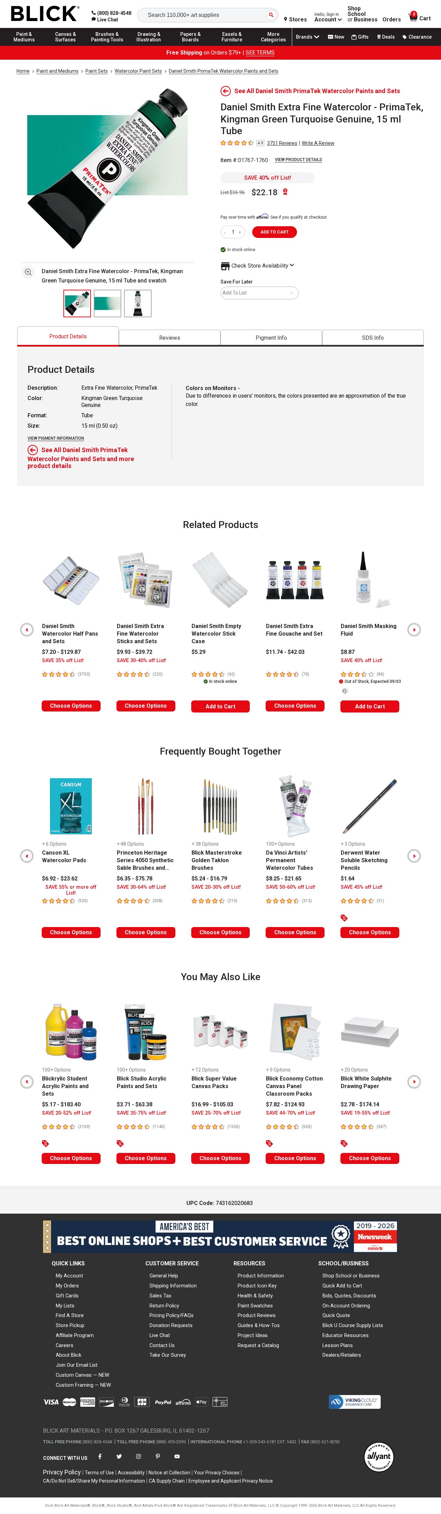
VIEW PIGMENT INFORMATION (56, 438)
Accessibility (131, 1472)
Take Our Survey (168, 1355)
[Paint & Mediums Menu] (24, 45)
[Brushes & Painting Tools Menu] (107, 45)
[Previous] (27, 630)
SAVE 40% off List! (267, 178)
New (339, 37)
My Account (69, 1276)
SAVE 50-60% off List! (290, 887)
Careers (64, 1345)
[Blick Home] (45, 14)
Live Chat (160, 1335)
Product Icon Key (257, 1286)
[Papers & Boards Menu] (190, 45)
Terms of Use (99, 1472)
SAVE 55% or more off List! (70, 890)
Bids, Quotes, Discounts (349, 1296)
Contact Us (162, 1345)
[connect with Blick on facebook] (100, 1460)
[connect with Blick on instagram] (138, 1460)
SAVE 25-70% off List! (216, 1113)
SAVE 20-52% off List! (66, 1113)
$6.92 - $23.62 (60, 878)
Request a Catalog (258, 1345)
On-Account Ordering (346, 1306)
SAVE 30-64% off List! (141, 887)
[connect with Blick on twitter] (119, 1460)
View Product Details (298, 159)
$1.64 (348, 878)
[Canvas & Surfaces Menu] (66, 45)
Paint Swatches (255, 1306)
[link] (105, 19)
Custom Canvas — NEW (82, 1375)
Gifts (363, 37)
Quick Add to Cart (342, 1286)
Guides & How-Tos (259, 1325)
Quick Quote (336, 1315)
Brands (304, 37)
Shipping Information (173, 1286)
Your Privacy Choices (216, 1472)
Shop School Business (363, 14)
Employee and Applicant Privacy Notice (230, 1481)
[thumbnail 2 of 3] (107, 303)
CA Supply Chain (167, 1481)
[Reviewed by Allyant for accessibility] (378, 1458)
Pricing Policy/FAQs (172, 1315)
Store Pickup (70, 1325)
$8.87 (348, 652)
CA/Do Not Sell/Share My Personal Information (94, 1481)
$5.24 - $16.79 (209, 878)
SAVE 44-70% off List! (290, 1113)
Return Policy (164, 1306)
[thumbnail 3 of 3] (138, 303)
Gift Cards (67, 1296)
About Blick (68, 1355)
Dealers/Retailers (341, 1355)
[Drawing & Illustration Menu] (149, 45)
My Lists (65, 1306)
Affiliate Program (75, 1335)
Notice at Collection (169, 1472)
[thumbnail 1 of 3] (77, 303)
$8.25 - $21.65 (283, 878)
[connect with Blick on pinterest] (158, 1460)
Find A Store (70, 1315)
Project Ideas (253, 1335)
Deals (388, 37)
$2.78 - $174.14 (360, 1104)
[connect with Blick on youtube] (177, 1460)
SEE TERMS (260, 52)
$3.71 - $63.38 (134, 1104)
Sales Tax (160, 1296)
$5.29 (198, 652)
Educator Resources (345, 1335)
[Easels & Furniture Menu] (232, 45)
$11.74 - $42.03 (285, 652)
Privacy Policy (62, 1472)
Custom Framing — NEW (83, 1385)
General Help (164, 1276)
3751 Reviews (282, 143)
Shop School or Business (351, 1276)
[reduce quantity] (226, 232)
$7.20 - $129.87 (61, 652)
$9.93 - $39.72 (134, 652)
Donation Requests (171, 1325)
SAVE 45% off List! (361, 887)
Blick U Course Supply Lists (352, 1325)
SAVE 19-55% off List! (365, 1113)
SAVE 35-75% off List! (141, 1113)
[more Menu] (273, 45)
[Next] (414, 630)
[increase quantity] (240, 232)
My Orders (67, 1286)
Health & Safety (255, 1296)
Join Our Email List (77, 1365)
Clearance (420, 37)
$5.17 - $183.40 (61, 1104)
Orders (391, 19)
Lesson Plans (337, 1345)
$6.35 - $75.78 (134, 878)
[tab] (68, 336)
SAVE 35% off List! (63, 661)
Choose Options (71, 706)
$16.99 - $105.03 (212, 1104)
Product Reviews (257, 1315)
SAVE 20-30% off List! (216, 887)
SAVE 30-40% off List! (141, 661)
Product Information (261, 1276)
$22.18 (265, 192)
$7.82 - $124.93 (285, 1104)
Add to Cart (220, 706)
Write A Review (318, 143)
